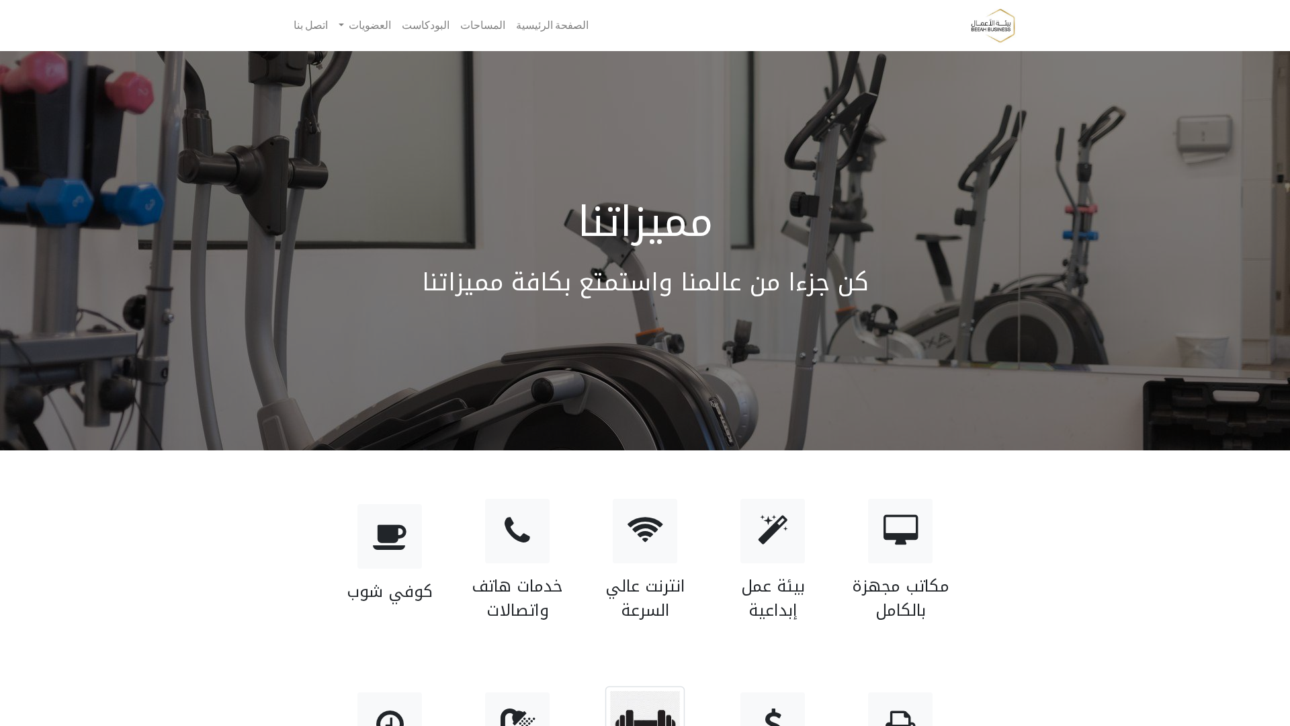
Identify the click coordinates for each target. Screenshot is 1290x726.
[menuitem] (552, 25)
